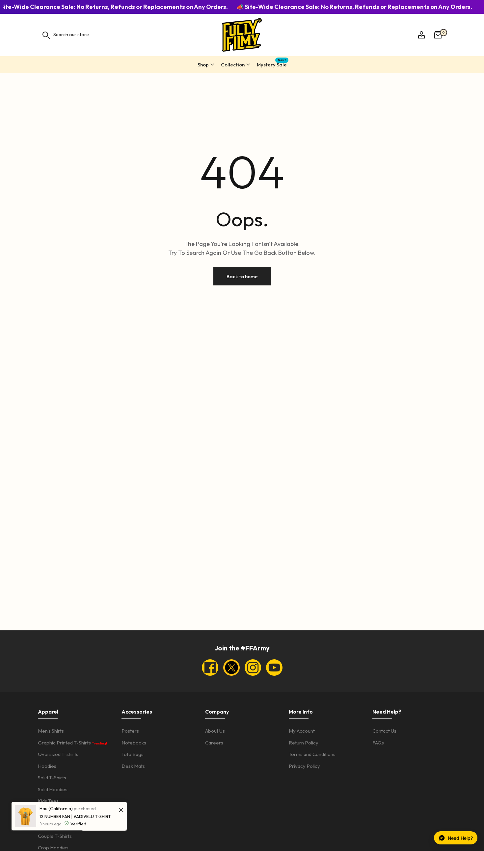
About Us (215, 731)
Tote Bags (132, 754)
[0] (438, 34)
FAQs (378, 743)
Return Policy (303, 743)
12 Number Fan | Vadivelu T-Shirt (75, 816)
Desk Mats (133, 766)
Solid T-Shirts (52, 777)
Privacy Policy (304, 766)
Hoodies (47, 766)
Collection (233, 64)
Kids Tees (48, 801)
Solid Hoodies (52, 789)
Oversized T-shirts (58, 754)
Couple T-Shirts (55, 836)
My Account (302, 731)
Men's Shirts (51, 731)
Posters (130, 731)
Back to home (242, 276)
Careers (214, 743)
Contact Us (384, 731)
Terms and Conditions (312, 754)
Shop (203, 64)
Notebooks (133, 743)
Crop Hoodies (53, 847)
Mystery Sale (272, 64)
